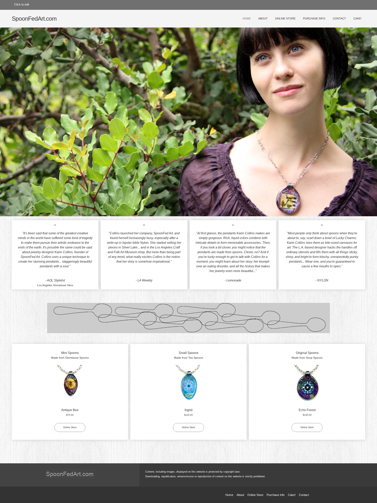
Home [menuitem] (229, 495)
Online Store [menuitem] (255, 495)
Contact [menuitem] (304, 495)
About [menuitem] (240, 495)
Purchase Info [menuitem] (276, 495)
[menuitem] (246, 21)
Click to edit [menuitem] (21, 4)
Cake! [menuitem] (292, 495)
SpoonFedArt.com (34, 18)
